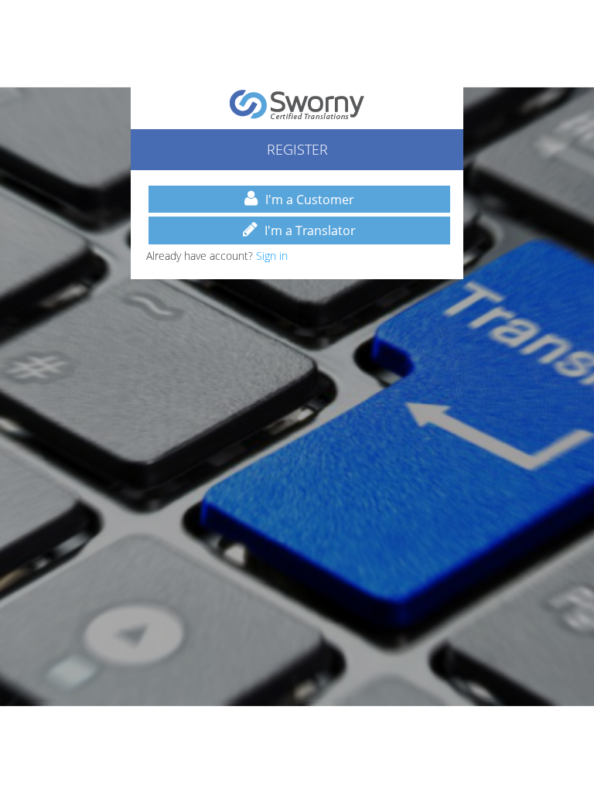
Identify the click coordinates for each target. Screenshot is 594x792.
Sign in (272, 255)
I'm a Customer (309, 199)
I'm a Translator (310, 230)
